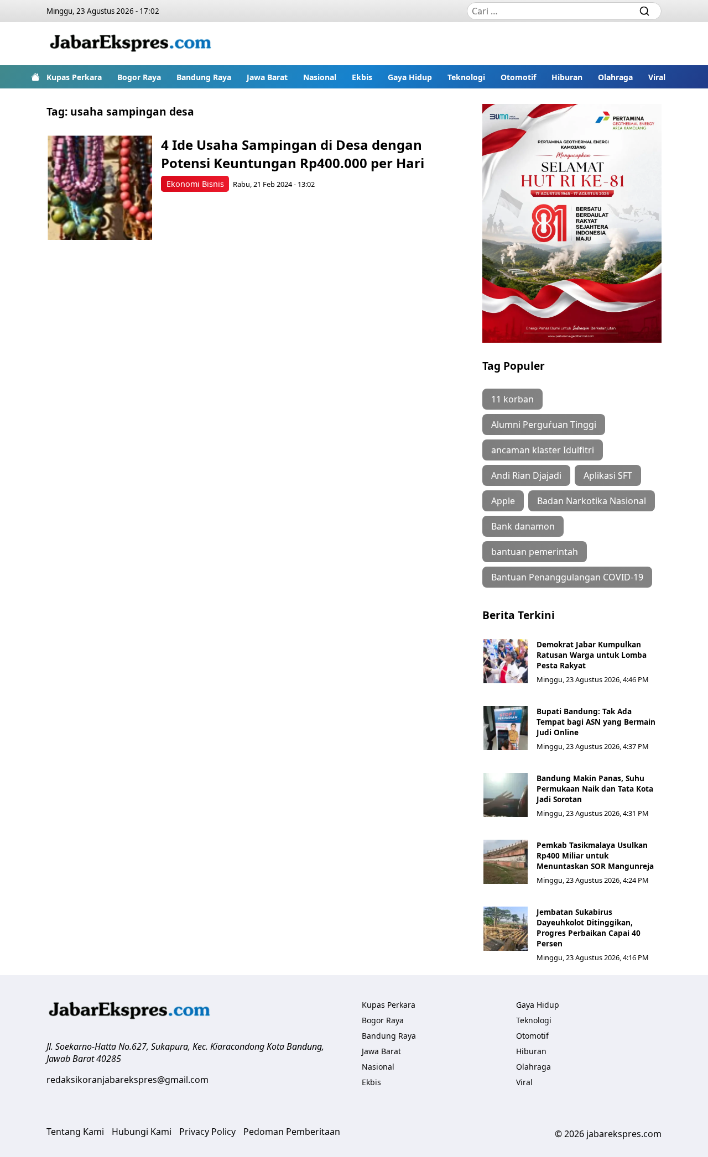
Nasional (319, 77)
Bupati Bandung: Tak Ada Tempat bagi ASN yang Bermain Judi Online (596, 721)
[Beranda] (35, 76)
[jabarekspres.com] (131, 43)
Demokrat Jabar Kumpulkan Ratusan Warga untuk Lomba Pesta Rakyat (592, 655)
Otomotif (518, 77)
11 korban (512, 399)
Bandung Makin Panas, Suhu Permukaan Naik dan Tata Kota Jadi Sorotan (595, 788)
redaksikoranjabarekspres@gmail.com (127, 1080)
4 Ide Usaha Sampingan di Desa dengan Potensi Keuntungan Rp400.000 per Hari (292, 153)
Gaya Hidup (410, 77)
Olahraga (615, 77)
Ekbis (362, 77)
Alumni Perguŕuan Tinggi (543, 424)
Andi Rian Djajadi (526, 475)
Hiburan (566, 77)
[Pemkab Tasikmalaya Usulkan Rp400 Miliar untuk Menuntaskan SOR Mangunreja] (505, 862)
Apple (503, 501)
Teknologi (466, 77)
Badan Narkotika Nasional (591, 501)
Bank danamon (523, 526)
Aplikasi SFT (608, 475)
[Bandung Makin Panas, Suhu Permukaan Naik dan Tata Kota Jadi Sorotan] (505, 795)
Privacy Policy (207, 1131)
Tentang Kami (75, 1131)
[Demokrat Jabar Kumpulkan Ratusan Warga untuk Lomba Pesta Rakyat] (505, 661)
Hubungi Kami (141, 1131)
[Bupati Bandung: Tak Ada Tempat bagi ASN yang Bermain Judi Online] (505, 728)
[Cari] (644, 11)
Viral (656, 77)
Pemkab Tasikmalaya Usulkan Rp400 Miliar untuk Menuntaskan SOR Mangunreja (595, 855)
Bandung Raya (203, 77)
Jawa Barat (267, 77)
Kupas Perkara (74, 77)
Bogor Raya (139, 77)
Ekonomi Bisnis (195, 184)
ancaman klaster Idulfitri (542, 450)
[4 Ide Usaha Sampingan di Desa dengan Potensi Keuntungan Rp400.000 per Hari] (100, 187)
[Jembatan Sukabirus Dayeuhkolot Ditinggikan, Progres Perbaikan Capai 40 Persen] (505, 929)
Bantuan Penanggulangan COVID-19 (567, 577)
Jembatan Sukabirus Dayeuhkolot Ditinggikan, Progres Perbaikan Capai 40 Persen (589, 928)
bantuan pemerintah (534, 552)
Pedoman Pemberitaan (291, 1131)
